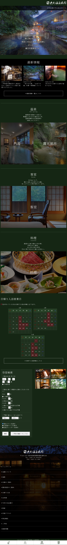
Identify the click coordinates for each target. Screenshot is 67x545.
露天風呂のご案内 (8, 487)
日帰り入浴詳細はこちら (34, 361)
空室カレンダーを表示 (11, 427)
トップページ (6, 467)
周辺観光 (5, 518)
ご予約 (4, 524)
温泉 (3, 477)
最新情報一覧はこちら (34, 93)
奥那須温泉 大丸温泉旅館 (33, 539)
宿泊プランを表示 (9, 424)
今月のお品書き (7, 503)
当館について (6, 472)
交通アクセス (6, 513)
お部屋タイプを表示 (10, 425)
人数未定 (7, 396)
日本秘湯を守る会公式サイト (56, 8)
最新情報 (5, 529)
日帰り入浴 (6, 493)
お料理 (4, 498)
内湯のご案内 (6, 482)
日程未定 (7, 384)
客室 (3, 508)
